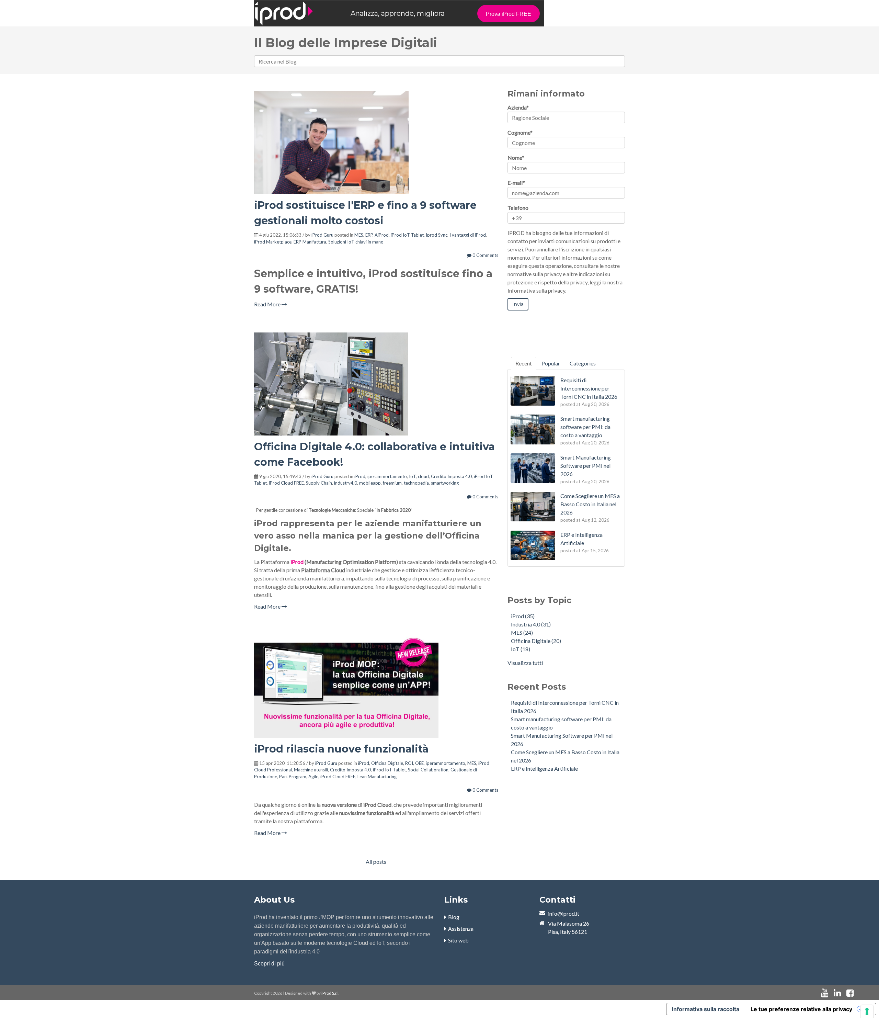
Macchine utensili (311, 769)
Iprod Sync (436, 235)
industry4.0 (345, 483)
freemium (392, 483)
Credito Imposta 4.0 (451, 476)
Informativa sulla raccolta (705, 1009)
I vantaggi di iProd (467, 235)
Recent (523, 363)
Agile (313, 776)
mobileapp (370, 483)
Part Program (292, 776)
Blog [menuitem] (453, 917)
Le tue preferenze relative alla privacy (801, 1009)
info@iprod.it (563, 913)
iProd (359, 476)
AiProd (382, 235)
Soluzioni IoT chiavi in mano (356, 242)
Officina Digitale (387, 763)
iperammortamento (387, 476)
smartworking (445, 483)
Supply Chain (319, 483)
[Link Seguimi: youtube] (824, 993)
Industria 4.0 (531, 624)
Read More (268, 304)
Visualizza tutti (525, 662)
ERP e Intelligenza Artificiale (544, 768)
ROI (409, 763)
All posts (376, 861)
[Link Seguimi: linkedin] (837, 993)
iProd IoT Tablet (407, 235)
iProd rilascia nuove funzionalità (341, 749)
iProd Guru (322, 235)
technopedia (416, 483)
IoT (412, 476)
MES (358, 235)
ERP (369, 235)
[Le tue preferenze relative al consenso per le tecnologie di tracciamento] (867, 1011)
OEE (419, 763)
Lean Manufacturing (377, 776)
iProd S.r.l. (330, 993)
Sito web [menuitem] (458, 940)
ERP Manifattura (310, 242)
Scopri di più (269, 963)
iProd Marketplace (273, 242)
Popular (550, 363)
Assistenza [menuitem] (460, 928)
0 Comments (484, 255)
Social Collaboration (428, 769)
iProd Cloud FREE (286, 483)
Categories (583, 363)
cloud (423, 476)
